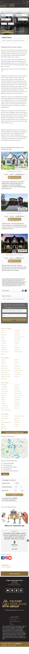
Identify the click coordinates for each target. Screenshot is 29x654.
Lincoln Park (17, 405)
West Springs (4, 389)
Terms (9, 645)
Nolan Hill (3, 353)
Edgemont (16, 343)
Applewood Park (4, 418)
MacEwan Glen (4, 372)
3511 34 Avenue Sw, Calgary (14, 213)
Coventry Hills (4, 368)
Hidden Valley (4, 366)
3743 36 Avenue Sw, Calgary (14, 171)
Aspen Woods (17, 391)
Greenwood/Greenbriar (19, 337)
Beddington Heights (5, 374)
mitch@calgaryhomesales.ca (14, 584)
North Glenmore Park (6, 410)
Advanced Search (20, 31)
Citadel (2, 337)
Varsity (15, 345)
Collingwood (17, 349)
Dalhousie (3, 345)
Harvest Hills (17, 372)
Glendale (3, 401)
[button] (14, 516)
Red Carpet (17, 422)
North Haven (4, 378)
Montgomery (4, 347)
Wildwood (3, 397)
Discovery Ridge (18, 395)
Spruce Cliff (17, 397)
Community (19, 13)
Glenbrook (16, 401)
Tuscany (3, 330)
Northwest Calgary (6, 328)
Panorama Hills (17, 366)
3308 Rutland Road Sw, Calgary (14, 254)
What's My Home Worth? (15, 621)
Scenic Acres (4, 334)
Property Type (5, 26)
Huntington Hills (17, 374)
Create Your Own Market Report (14, 432)
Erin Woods (17, 424)
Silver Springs (17, 339)
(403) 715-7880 (14, 583)
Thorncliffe (16, 376)
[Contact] (8, 590)
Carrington (3, 361)
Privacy (14, 645)
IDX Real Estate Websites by (7, 643)
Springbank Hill (17, 393)
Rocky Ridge (17, 330)
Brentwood (16, 347)
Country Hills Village (5, 370)
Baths (10, 22)
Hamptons (3, 343)
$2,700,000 (22, 251)
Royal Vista (16, 332)
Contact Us (12, 624)
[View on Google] (14, 542)
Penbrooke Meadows (19, 416)
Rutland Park (17, 403)
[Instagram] (6, 557)
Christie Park (4, 393)
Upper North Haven (5, 376)
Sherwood (3, 364)
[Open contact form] (27, 1)
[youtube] (21, 590)
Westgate (3, 399)
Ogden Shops (4, 428)
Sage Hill (3, 359)
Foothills (16, 426)
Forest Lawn (17, 418)
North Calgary (5, 357)
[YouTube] (10, 557)
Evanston (16, 359)
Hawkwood (16, 341)
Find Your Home (13, 619)
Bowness (3, 339)
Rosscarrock (17, 399)
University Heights (18, 351)
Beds (2, 22)
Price (2, 17)
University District (5, 351)
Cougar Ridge (4, 386)
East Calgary (4, 414)
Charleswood (4, 349)
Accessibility (4, 645)
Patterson (16, 386)
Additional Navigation (14, 573)
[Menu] (27, 5)
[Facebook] (3, 557)
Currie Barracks (4, 405)
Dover (2, 420)
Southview (16, 420)
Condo (9, 27)
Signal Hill (3, 395)
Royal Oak (3, 332)
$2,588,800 (22, 167)
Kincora (16, 364)
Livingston (16, 361)
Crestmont (16, 384)
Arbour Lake (17, 334)
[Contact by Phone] (24, 1)
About (11, 623)
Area (2, 13)
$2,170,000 (22, 209)
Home (3, 27)
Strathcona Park (4, 391)
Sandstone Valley (18, 370)
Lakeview (16, 407)
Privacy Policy (21, 610)
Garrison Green (4, 407)
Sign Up (5, 474)
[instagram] (16, 590)
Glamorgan (3, 403)
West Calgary (5, 382)
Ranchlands (3, 341)
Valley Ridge (4, 384)
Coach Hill (16, 389)
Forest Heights (4, 416)
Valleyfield (3, 426)
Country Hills (17, 368)
